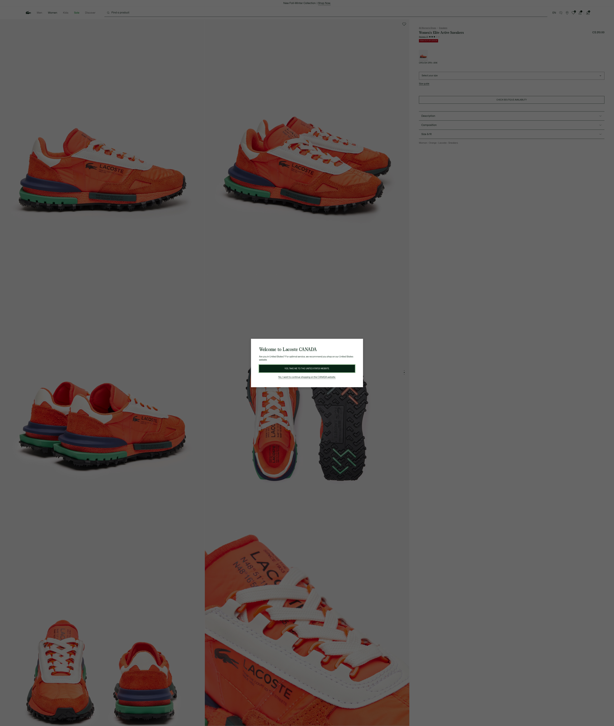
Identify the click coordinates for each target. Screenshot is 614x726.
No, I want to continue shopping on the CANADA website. (307, 377)
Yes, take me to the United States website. (307, 369)
